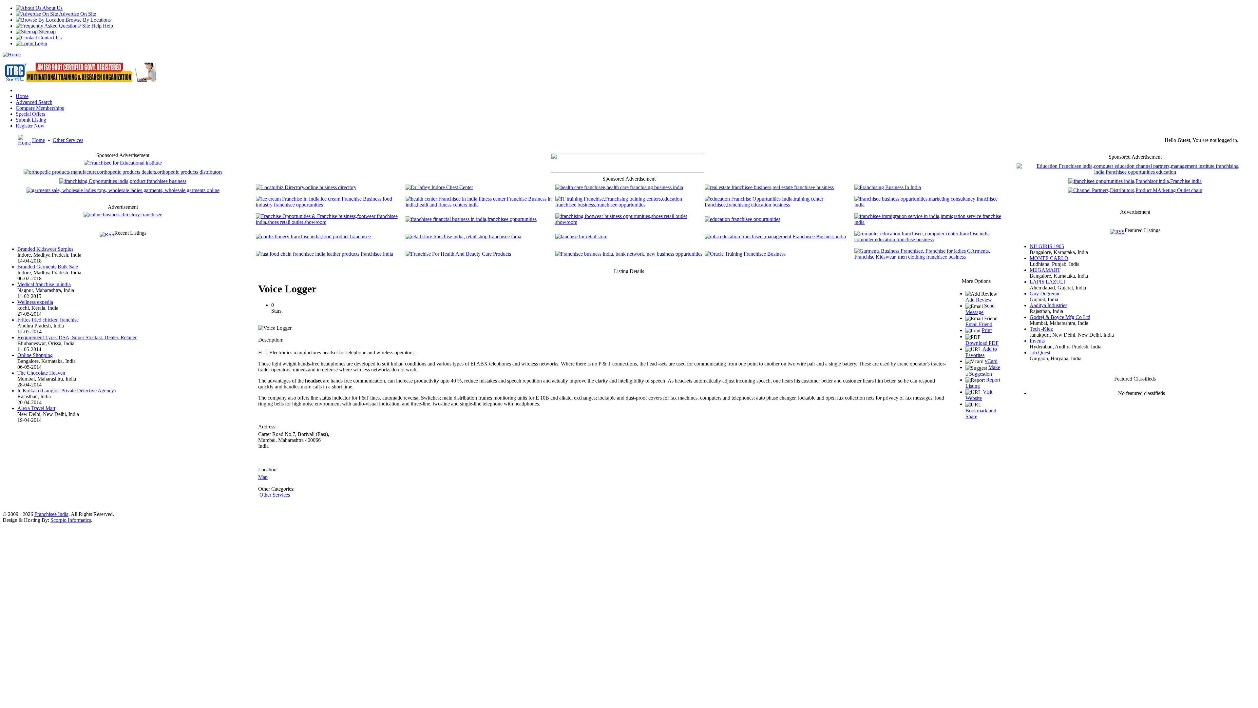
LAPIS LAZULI (1047, 282)
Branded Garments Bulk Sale (47, 266)
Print (987, 330)
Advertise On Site (77, 14)
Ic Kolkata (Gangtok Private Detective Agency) (66, 390)
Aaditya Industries (1048, 305)
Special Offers (30, 114)
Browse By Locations (87, 20)
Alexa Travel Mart (36, 408)
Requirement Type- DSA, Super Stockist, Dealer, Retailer (77, 337)
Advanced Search (34, 102)
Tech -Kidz (1041, 329)
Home (22, 96)
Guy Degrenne (1045, 293)
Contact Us (49, 37)
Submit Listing (31, 120)
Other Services (68, 140)
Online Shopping (35, 355)
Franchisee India (51, 514)
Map (263, 477)
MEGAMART (1045, 270)
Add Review (978, 300)
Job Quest (1040, 352)
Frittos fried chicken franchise (48, 320)
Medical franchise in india (44, 284)
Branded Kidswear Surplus (45, 249)
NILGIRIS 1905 (1047, 246)
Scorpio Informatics (70, 520)
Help (107, 26)
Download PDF (982, 343)
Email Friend (978, 324)
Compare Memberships (40, 108)
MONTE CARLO (1049, 258)
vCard (991, 361)
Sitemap (47, 31)
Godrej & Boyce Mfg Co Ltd (1060, 317)
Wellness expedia (35, 302)
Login (40, 43)
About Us (52, 8)
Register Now (30, 125)
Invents (1037, 341)
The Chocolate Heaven (41, 373)
